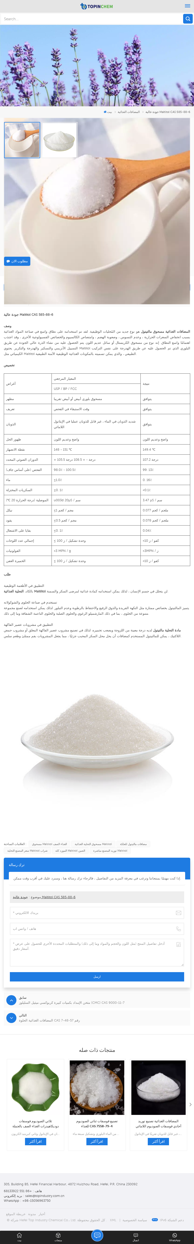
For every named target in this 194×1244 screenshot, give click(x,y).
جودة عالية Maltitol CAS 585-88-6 (44, 897)
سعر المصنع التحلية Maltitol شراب (27, 850)
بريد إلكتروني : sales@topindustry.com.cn (34, 1196)
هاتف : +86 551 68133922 (23, 1191)
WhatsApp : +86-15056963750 (27, 1200)
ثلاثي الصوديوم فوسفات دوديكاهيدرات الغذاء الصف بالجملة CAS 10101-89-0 (35, 1123)
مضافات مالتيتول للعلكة (133, 844)
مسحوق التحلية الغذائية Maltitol (93, 844)
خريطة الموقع (16, 1214)
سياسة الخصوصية (135, 1220)
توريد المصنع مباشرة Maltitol (110, 850)
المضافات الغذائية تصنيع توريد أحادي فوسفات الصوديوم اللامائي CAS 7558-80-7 (158, 1123)
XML (113, 1220)
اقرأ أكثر (35, 1141)
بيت (109, 112)
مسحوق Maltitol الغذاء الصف (49, 844)
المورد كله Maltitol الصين (70, 850)
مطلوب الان (19, 261)
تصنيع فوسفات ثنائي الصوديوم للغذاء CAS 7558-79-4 (97, 1123)
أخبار (42, 1214)
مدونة (32, 1214)
